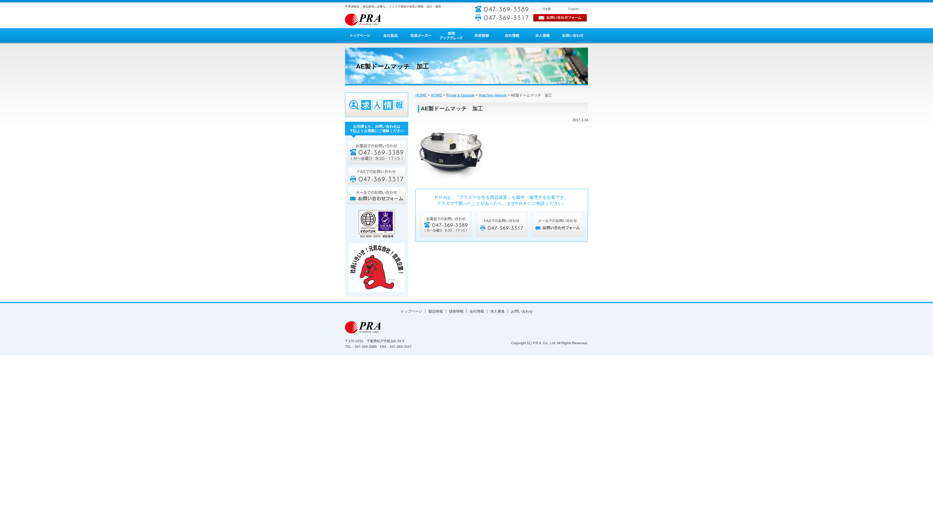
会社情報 (477, 311)
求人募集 (497, 311)
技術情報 (456, 311)
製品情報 (435, 311)
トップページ (411, 311)
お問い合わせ (522, 311)
